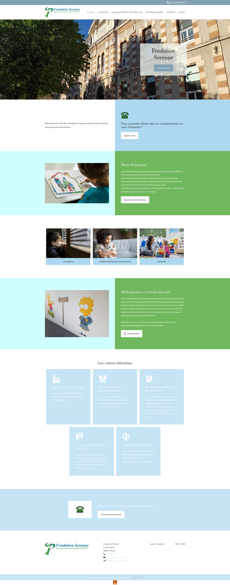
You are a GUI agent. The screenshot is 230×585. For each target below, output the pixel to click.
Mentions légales (137, 577)
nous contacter (140, 322)
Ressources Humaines (154, 12)
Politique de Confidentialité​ (117, 560)
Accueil (92, 12)
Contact (181, 12)
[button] (163, 67)
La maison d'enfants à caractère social (127, 12)
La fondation (103, 12)
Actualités (171, 12)
